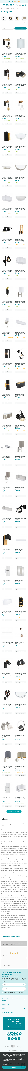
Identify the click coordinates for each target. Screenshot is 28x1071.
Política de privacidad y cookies (9, 1062)
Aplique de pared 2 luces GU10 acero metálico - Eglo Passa (6, 581)
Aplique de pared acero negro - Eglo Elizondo (20, 612)
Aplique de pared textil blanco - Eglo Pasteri (20, 302)
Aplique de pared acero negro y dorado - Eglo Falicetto (7, 147)
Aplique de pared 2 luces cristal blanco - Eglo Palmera (6, 457)
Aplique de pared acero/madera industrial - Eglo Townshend (7, 116)
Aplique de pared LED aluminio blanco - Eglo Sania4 (20, 271)
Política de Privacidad (18, 992)
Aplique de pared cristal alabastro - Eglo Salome (20, 209)
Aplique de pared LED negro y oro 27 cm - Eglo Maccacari (20, 395)
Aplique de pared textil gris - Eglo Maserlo (20, 767)
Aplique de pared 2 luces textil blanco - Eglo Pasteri (6, 333)
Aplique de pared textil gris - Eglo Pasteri (20, 457)
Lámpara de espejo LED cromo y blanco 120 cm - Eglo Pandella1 (7, 643)
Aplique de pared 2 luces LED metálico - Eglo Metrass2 (20, 581)
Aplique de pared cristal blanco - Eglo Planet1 (20, 147)
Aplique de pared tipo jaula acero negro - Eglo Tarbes (20, 364)
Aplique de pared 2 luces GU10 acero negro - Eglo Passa (6, 395)
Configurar (4, 1064)
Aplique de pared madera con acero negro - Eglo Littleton (20, 240)
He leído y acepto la (13, 992)
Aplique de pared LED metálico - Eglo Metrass (7, 178)
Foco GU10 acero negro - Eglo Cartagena (7, 674)
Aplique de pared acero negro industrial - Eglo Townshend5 (7, 54)
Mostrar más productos (14, 811)
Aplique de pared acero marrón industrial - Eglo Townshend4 (7, 85)
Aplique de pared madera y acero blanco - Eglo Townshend (20, 116)
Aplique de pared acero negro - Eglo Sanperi (7, 240)
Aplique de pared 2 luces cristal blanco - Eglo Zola (20, 550)
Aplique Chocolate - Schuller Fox (19, 643)
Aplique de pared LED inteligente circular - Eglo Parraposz (20, 736)
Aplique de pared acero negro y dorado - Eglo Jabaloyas (7, 302)
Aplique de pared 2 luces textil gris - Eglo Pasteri (6, 488)
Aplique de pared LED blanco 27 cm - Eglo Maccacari (7, 612)
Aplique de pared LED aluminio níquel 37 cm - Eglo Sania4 (7, 519)
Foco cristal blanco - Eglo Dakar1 (6, 736)
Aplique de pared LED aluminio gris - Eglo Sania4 (20, 488)
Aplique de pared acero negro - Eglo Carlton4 (7, 271)
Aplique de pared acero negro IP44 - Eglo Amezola (7, 364)
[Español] (19, 5)
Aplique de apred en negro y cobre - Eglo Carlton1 (6, 705)
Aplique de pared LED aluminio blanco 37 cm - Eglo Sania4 (20, 333)
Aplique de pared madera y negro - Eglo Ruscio (7, 550)
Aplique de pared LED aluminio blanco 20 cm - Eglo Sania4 (7, 209)
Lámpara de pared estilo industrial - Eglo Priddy (20, 426)
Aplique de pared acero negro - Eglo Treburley (20, 674)
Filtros (21, 28)
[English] (20, 5)
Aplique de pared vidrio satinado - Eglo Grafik (20, 54)
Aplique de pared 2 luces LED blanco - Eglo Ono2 (20, 798)
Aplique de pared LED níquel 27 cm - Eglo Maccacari (7, 426)
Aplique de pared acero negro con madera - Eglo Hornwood (20, 85)
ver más (23, 937)
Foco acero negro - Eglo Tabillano (20, 519)
